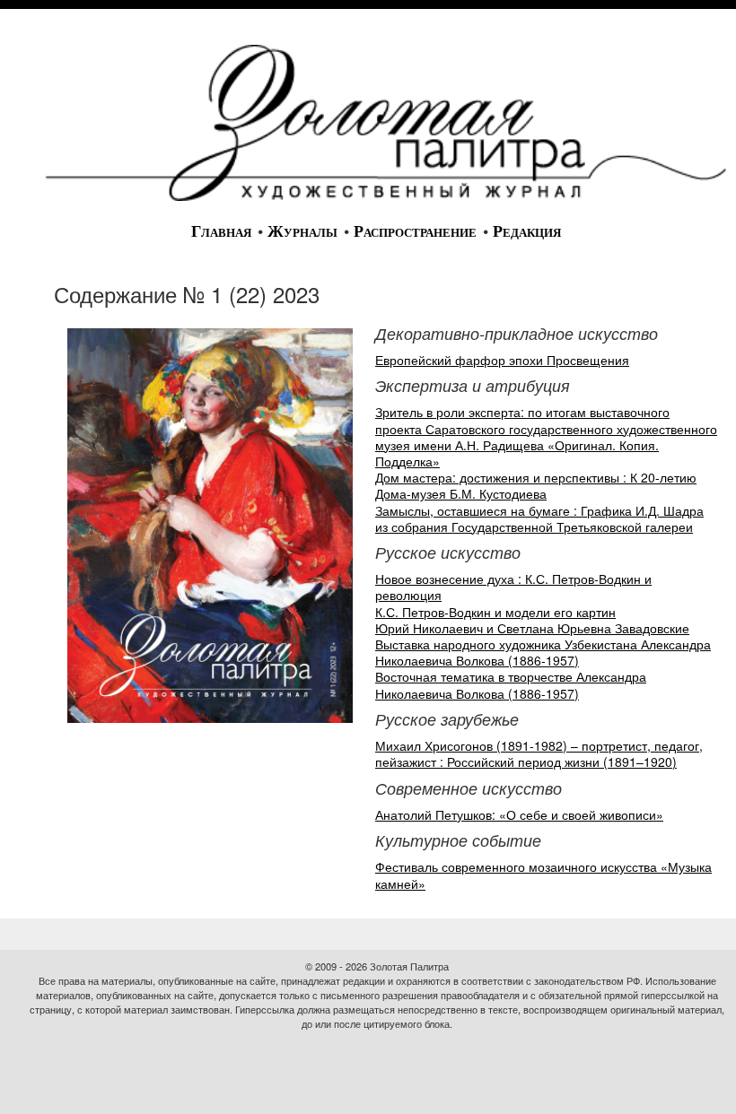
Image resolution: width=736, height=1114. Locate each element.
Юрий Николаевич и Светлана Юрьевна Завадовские (532, 628)
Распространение (415, 231)
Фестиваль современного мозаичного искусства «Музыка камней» (543, 874)
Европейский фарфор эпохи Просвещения (502, 360)
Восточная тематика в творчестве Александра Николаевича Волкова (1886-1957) (510, 684)
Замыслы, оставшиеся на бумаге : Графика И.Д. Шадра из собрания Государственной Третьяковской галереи (539, 518)
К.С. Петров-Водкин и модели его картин (495, 612)
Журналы (302, 231)
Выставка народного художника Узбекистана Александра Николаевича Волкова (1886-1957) (543, 652)
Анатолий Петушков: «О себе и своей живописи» (519, 814)
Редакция (527, 231)
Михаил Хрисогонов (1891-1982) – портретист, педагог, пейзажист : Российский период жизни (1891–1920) (539, 753)
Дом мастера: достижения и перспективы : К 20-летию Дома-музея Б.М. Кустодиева (536, 485)
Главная (221, 231)
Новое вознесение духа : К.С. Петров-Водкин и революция (513, 587)
